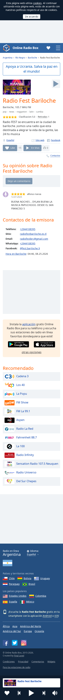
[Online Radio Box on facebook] (5, 643)
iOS (56, 615)
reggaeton (22, 111)
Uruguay (45, 578)
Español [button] (31, 554)
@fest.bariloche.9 (30, 248)
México (30, 601)
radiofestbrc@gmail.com (34, 238)
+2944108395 (27, 229)
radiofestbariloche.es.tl (33, 233)
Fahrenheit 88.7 (26, 437)
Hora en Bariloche (16, 253)
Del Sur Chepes (26, 481)
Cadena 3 (22, 376)
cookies (37, 3)
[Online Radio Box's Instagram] (24, 643)
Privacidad (23, 661)
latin (31, 111)
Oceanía (39, 631)
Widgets (51, 661)
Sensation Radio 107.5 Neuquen (37, 464)
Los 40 (20, 385)
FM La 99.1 (23, 411)
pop (4, 111)
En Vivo (35, 147)
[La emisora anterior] (19, 693)
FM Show (22, 402)
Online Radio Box (25, 48)
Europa (28, 631)
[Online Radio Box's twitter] (15, 643)
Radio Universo (26, 472)
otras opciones (31, 352)
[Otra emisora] (44, 693)
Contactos (55, 155)
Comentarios (37, 661)
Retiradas (42, 116)
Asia (14, 626)
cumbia (39, 111)
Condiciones (9, 661)
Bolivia (27, 578)
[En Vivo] (56, 84)
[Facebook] (53, 140)
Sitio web (40, 140)
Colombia (40, 595)
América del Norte (30, 626)
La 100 (20, 446)
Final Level (19, 655)
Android (47, 615)
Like (12, 147)
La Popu (21, 394)
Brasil (32, 584)
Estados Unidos (17, 595)
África (6, 626)
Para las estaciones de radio (16, 667)
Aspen (20, 420)
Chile (12, 578)
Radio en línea (12, 553)
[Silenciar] (55, 693)
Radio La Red (24, 429)
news (11, 111)
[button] (31, 693)
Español (10, 140)
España (13, 601)
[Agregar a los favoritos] (7, 693)
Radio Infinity (25, 455)
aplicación (29, 324)
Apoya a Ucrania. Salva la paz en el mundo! (31, 69)
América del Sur (12, 631)
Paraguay (14, 584)
